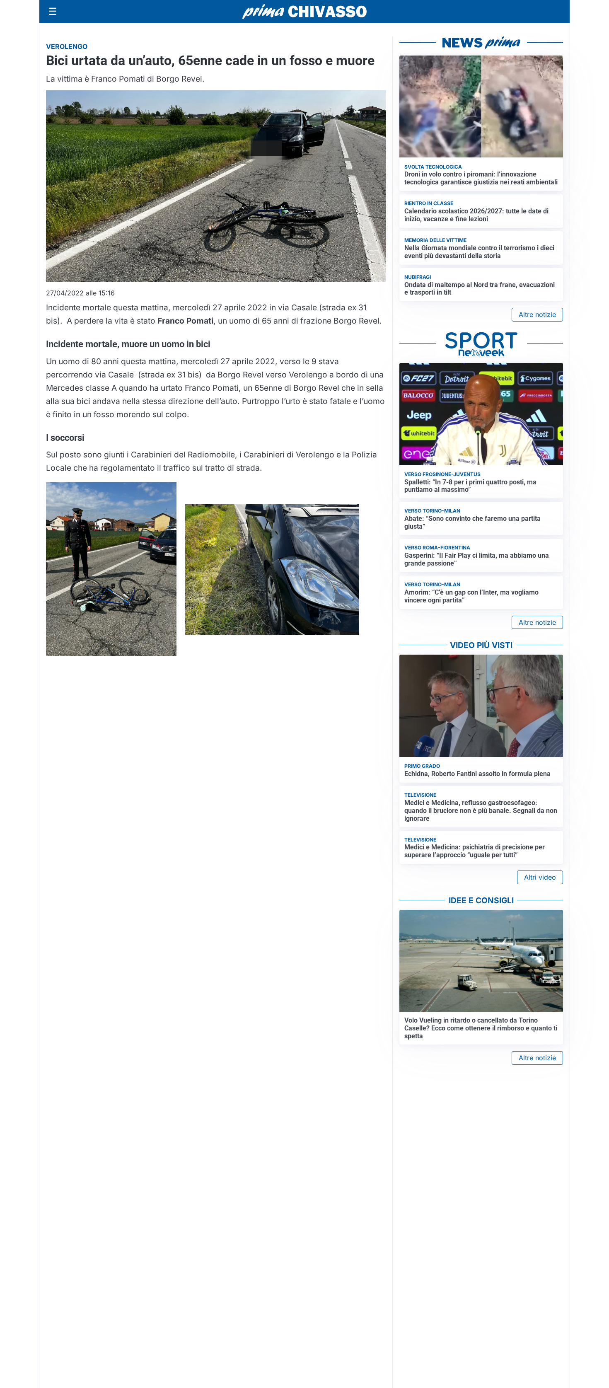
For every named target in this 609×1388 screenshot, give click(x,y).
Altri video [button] (540, 877)
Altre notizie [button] (537, 314)
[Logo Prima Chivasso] (304, 11)
